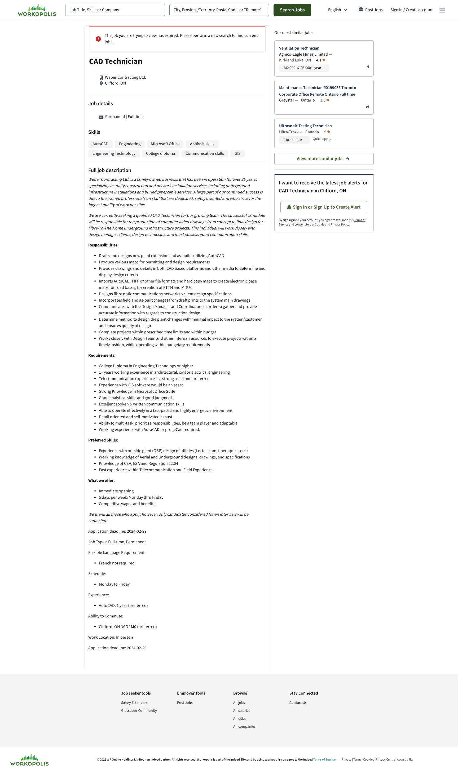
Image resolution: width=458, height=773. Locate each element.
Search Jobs (292, 10)
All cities (239, 718)
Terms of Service (324, 760)
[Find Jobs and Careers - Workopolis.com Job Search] (37, 10)
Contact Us (298, 702)
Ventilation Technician (299, 48)
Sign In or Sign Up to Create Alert (327, 207)
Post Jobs (374, 10)
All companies (244, 726)
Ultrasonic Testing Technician (305, 126)
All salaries (241, 710)
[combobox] (115, 10)
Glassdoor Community (139, 710)
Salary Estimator (134, 702)
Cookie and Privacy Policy (332, 225)
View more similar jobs (320, 159)
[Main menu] (442, 10)
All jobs (239, 702)
